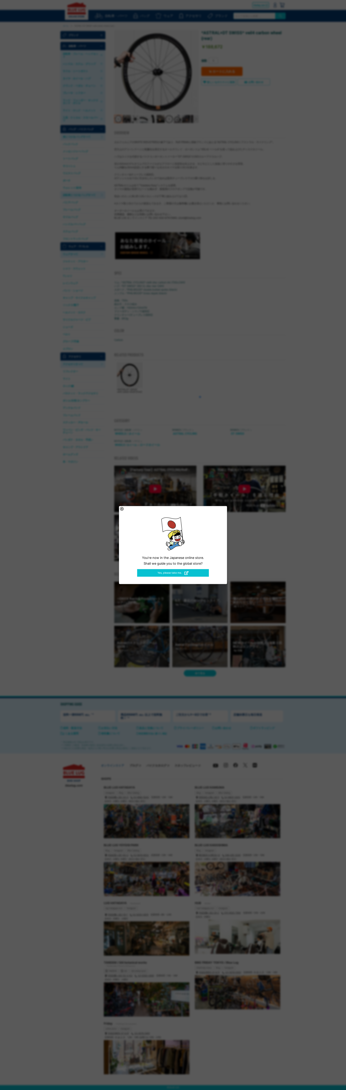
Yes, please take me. (170, 572)
